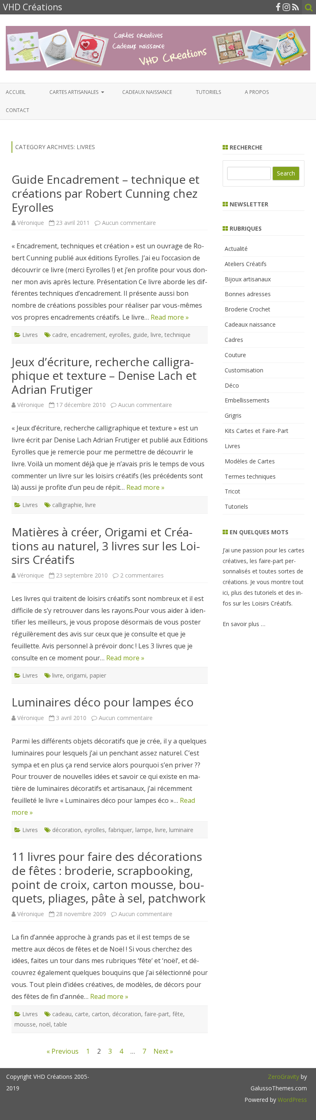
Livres (30, 335)
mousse (25, 1024)
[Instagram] (286, 7)
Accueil (16, 92)
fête (177, 1014)
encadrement (88, 335)
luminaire (181, 830)
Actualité (236, 249)
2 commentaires (142, 575)
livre (156, 335)
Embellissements (247, 400)
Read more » (170, 317)
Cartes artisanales (73, 92)
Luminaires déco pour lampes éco (103, 702)
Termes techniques (250, 476)
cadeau (62, 1014)
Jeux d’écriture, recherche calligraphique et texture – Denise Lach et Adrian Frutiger (104, 375)
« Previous (62, 1051)
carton (100, 1014)
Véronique (30, 223)
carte (81, 1014)
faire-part (156, 1014)
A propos (257, 92)
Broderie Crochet (247, 309)
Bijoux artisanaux (248, 279)
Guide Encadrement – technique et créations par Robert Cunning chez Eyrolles (106, 193)
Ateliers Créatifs (246, 264)
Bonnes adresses (248, 294)
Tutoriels (208, 92)
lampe (143, 830)
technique (178, 335)
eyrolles (119, 335)
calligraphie (67, 505)
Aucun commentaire (129, 223)
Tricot (232, 491)
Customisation (244, 370)
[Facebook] (278, 7)
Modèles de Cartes (250, 461)
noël (45, 1024)
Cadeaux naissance (147, 92)
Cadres (234, 340)
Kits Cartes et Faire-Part (256, 431)
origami (76, 675)
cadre (59, 335)
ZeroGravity (283, 1076)
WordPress (291, 1100)
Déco (232, 385)
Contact (17, 110)
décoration (66, 830)
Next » (163, 1051)
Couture (235, 355)
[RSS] (295, 7)
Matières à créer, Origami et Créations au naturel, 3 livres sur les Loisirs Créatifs (106, 545)
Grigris (233, 415)
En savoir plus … (244, 624)
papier (98, 675)
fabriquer (120, 830)
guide (140, 335)
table (60, 1024)
